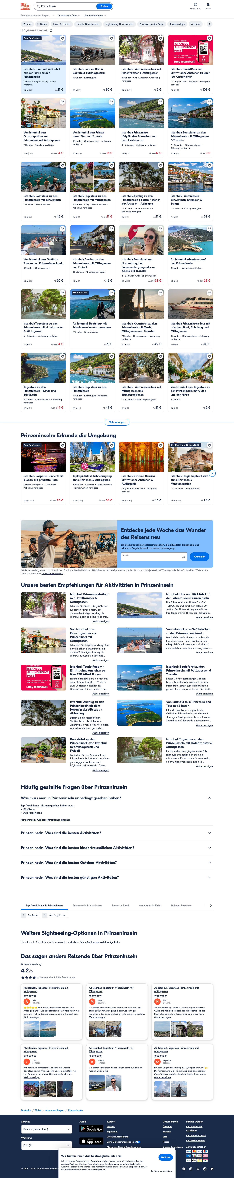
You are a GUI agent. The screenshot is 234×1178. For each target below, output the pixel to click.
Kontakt (111, 1126)
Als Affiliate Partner (195, 1140)
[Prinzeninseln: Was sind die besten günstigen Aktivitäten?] (209, 877)
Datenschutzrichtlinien (52, 573)
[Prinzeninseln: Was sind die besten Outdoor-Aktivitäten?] (209, 862)
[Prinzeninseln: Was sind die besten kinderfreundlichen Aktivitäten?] (209, 847)
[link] (43, 64)
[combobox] (65, 6)
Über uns (167, 1126)
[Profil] (208, 4)
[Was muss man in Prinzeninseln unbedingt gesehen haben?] (209, 797)
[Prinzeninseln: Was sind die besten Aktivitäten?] (209, 832)
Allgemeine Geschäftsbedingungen (124, 1147)
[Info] (51, 30)
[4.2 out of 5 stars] (30, 977)
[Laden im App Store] (91, 1141)
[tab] (44, 905)
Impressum (112, 1131)
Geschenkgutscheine (173, 1147)
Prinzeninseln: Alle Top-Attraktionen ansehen (46, 819)
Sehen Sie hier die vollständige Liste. (100, 942)
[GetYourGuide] (25, 6)
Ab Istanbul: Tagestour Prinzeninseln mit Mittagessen (46, 989)
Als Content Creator (196, 1135)
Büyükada (29, 809)
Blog (165, 1136)
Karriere (167, 1131)
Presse (166, 1142)
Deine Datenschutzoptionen (121, 1142)
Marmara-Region (54, 1110)
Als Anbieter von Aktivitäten (194, 1128)
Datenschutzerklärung (117, 1136)
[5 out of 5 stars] (52, 995)
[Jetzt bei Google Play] (91, 1129)
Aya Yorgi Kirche (32, 812)
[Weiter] (212, 473)
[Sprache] (195, 4)
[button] (43, 64)
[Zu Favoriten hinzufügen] (62, 38)
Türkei (38, 1110)
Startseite (26, 1110)
